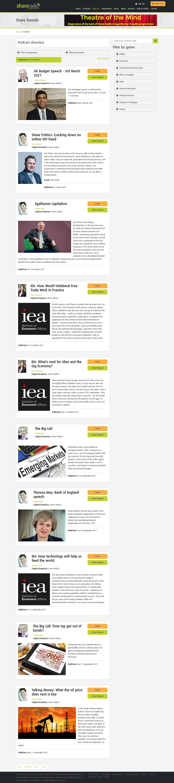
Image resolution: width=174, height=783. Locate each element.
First (19, 767)
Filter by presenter (76, 53)
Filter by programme (29, 53)
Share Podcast (97, 77)
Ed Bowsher (40, 433)
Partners (131, 9)
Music (116, 9)
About (123, 9)
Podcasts (96, 9)
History (122, 109)
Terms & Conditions (132, 774)
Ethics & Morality (126, 75)
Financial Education (127, 89)
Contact (154, 9)
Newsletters (107, 9)
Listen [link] (97, 71)
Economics (123, 61)
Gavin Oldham (40, 80)
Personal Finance (126, 95)
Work (121, 82)
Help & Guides (143, 9)
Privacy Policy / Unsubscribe (99, 774)
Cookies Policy (117, 774)
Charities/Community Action (131, 68)
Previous (27, 767)
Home (78, 9)
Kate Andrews (36, 295)
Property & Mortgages (128, 102)
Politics (122, 54)
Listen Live (159, 4)
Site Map (152, 774)
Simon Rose (37, 144)
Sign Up (141, 4)
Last (43, 767)
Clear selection (103, 59)
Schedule (86, 9)
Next (37, 767)
